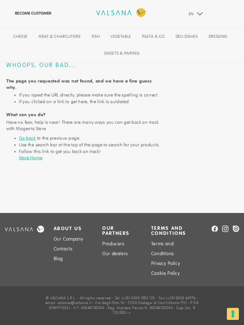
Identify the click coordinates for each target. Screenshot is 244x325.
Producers (113, 244)
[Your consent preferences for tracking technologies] (233, 314)
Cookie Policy (165, 273)
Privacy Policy (165, 263)
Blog (58, 259)
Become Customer (32, 13)
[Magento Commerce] (122, 12)
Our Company (68, 239)
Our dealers (115, 253)
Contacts (63, 249)
